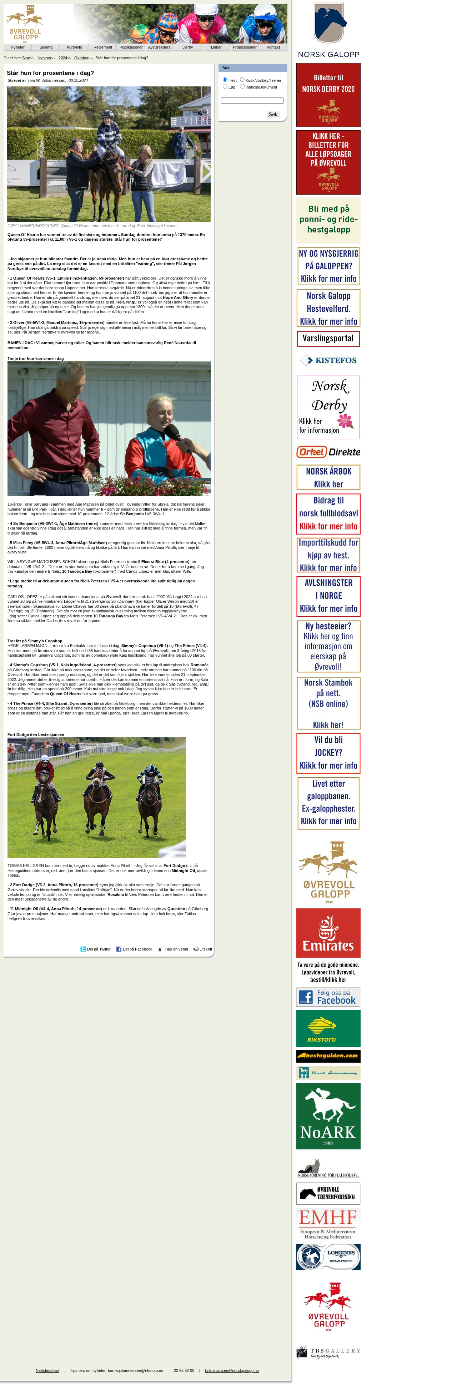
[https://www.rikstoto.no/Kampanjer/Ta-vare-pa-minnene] (328, 983)
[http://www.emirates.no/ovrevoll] (328, 956)
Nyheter (18, 47)
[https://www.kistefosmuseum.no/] (328, 370)
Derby (187, 47)
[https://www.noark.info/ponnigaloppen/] (328, 242)
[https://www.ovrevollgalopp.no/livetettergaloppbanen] (328, 829)
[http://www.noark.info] (328, 1148)
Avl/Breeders (159, 47)
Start (26, 58)
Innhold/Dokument (261, 87)
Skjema (46, 47)
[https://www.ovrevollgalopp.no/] (328, 284)
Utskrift (206, 949)
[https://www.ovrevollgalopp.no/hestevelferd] (328, 326)
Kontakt (273, 47)
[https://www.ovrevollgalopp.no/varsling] (328, 346)
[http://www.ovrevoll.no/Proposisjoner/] (328, 1337)
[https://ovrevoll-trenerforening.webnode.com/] (328, 1204)
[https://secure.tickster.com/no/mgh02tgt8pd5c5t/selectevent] (328, 193)
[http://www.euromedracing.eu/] (328, 1239)
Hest (232, 80)
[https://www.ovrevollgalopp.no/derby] (328, 438)
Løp (231, 87)
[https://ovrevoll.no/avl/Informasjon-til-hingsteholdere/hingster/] (328, 615)
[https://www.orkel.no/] (328, 460)
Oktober (81, 58)
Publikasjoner (131, 47)
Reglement (103, 47)
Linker (216, 47)
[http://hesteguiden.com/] (328, 1061)
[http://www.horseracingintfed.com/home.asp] (328, 1269)
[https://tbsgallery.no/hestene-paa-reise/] (328, 1360)
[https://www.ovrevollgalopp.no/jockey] (328, 772)
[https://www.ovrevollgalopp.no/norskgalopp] (328, 58)
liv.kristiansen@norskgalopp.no (232, 1370)
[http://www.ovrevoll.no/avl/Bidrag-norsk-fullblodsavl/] (328, 533)
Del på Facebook (137, 949)
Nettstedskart (47, 1370)
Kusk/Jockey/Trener (263, 80)
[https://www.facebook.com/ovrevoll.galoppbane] (328, 1005)
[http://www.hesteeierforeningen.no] (328, 1078)
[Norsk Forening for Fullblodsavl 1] (328, 1177)
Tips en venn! (176, 949)
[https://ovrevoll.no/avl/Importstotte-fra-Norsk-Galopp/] (328, 571)
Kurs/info (74, 47)
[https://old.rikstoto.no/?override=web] (328, 1045)
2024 (63, 58)
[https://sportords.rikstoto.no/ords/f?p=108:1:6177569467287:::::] (328, 729)
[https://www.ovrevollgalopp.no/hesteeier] (328, 672)
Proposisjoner (245, 47)
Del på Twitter (99, 949)
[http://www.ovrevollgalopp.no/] (328, 904)
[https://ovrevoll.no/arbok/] (328, 489)
